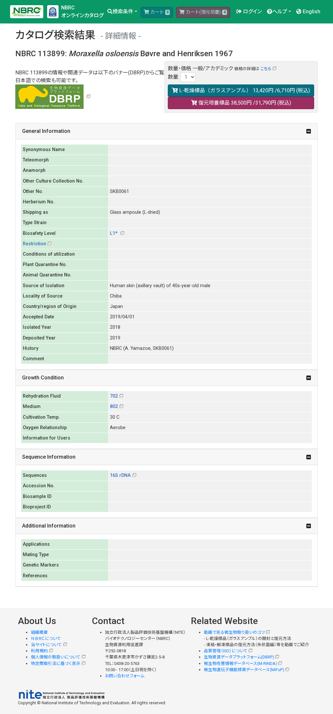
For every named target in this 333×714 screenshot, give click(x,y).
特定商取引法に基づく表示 (55, 663)
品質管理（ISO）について (225, 650)
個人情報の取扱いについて (55, 657)
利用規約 (39, 650)
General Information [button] (46, 131)
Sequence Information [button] (48, 457)
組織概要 (39, 632)
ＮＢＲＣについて (46, 638)
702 (114, 396)
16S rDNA (120, 475)
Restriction (34, 244)
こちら (265, 68)
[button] (122, 11)
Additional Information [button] (48, 526)
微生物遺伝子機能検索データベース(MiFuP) (244, 669)
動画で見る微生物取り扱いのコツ (234, 632)
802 (114, 406)
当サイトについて (46, 644)
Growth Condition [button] (43, 378)
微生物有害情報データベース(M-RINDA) (240, 663)
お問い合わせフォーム (124, 675)
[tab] (166, 131)
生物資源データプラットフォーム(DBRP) (239, 657)
